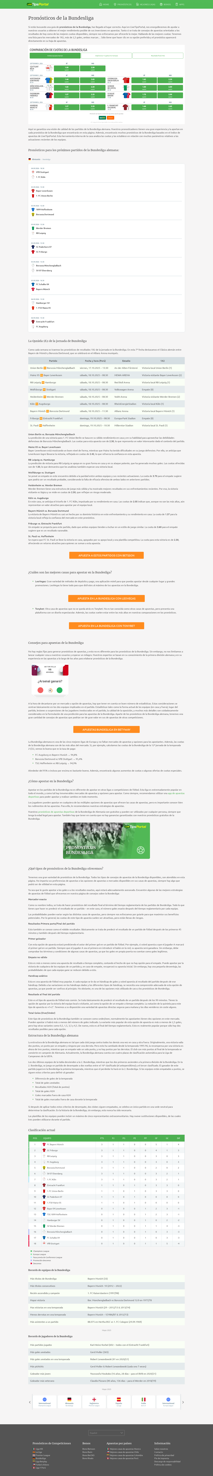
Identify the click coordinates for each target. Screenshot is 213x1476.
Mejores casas (147, 4)
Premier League (43, 1455)
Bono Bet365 (88, 1455)
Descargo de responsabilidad (167, 1461)
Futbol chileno (42, 1464)
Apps (181, 4)
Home (106, 4)
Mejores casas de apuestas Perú (124, 1458)
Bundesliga (41, 1458)
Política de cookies (163, 1464)
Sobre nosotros (161, 1448)
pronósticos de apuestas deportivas (56, 811)
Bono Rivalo (87, 1458)
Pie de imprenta (161, 1458)
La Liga (39, 1452)
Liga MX (39, 1448)
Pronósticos (124, 4)
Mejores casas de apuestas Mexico (125, 1448)
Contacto (158, 1452)
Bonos (167, 4)
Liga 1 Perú (41, 1467)
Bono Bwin (87, 1452)
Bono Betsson (88, 1448)
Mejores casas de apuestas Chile (124, 1452)
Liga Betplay (41, 1461)
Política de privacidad (164, 1455)
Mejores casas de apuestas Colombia (126, 1455)
